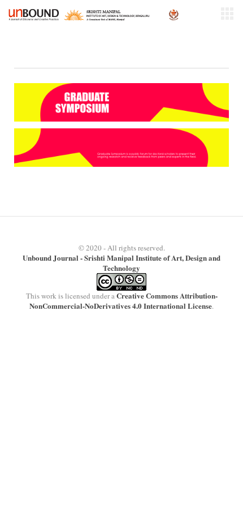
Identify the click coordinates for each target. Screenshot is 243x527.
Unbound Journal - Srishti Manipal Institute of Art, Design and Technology (121, 262)
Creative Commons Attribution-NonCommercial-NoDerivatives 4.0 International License (123, 300)
